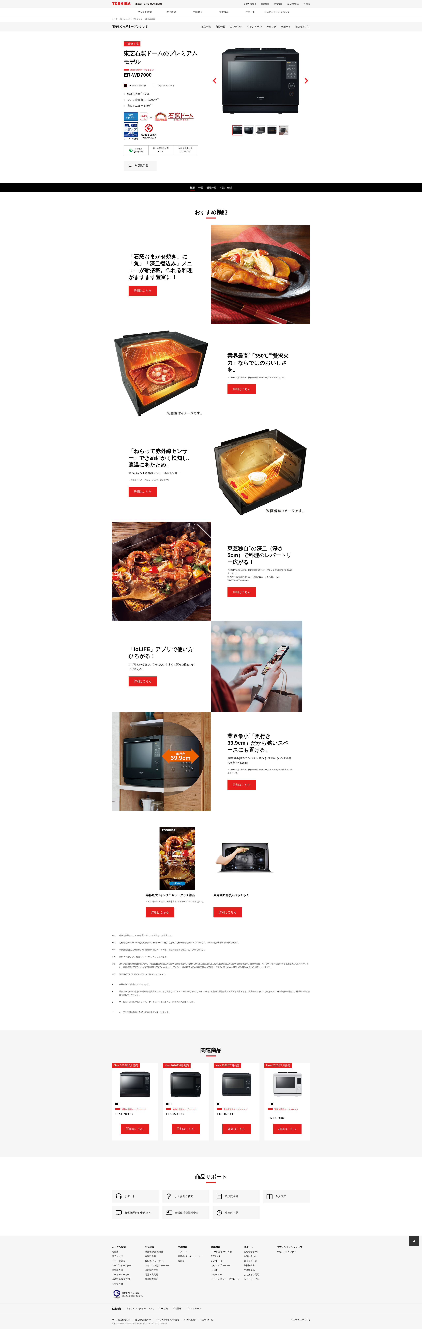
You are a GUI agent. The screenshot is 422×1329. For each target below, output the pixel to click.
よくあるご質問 (251, 1274)
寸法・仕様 (226, 187)
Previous (215, 81)
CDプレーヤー (218, 1261)
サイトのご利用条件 (121, 1320)
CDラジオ (215, 1256)
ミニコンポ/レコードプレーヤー (226, 1279)
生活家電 (171, 12)
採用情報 (278, 4)
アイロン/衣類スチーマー (157, 1265)
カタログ (271, 26)
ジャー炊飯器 (118, 1261)
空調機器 (197, 12)
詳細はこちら (143, 290)
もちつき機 (117, 1284)
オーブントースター (121, 1265)
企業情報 (265, 4)
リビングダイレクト (286, 1251)
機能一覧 (211, 187)
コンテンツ (236, 26)
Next (306, 81)
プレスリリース (193, 1308)
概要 (192, 187)
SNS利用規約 (190, 1320)
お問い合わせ (250, 4)
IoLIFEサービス (251, 1279)
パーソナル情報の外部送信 (167, 1320)
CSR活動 (163, 1308)
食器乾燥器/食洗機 (121, 1279)
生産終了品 (249, 1270)
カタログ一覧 (250, 1261)
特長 (200, 187)
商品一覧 (206, 26)
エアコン (182, 1251)
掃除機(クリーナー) (154, 1261)
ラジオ (214, 1270)
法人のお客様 (293, 4)
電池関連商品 (151, 1279)
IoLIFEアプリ (302, 26)
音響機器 (223, 12)
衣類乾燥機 (150, 1256)
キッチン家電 (145, 12)
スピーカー (216, 1274)
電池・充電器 (151, 1274)
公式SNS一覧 (207, 1320)
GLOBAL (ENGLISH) (300, 1320)
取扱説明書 (249, 1265)
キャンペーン (254, 26)
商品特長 (220, 26)
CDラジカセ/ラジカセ (221, 1251)
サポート (250, 12)
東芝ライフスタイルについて (140, 1308)
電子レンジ (117, 1256)
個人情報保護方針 (143, 1320)
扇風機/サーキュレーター (190, 1256)
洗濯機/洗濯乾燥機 (154, 1251)
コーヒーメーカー (120, 1274)
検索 (308, 4)
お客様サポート (251, 1251)
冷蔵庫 (115, 1251)
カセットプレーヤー (220, 1265)
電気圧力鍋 (117, 1270)
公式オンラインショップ (277, 12)
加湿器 (181, 1261)
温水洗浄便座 (151, 1270)
